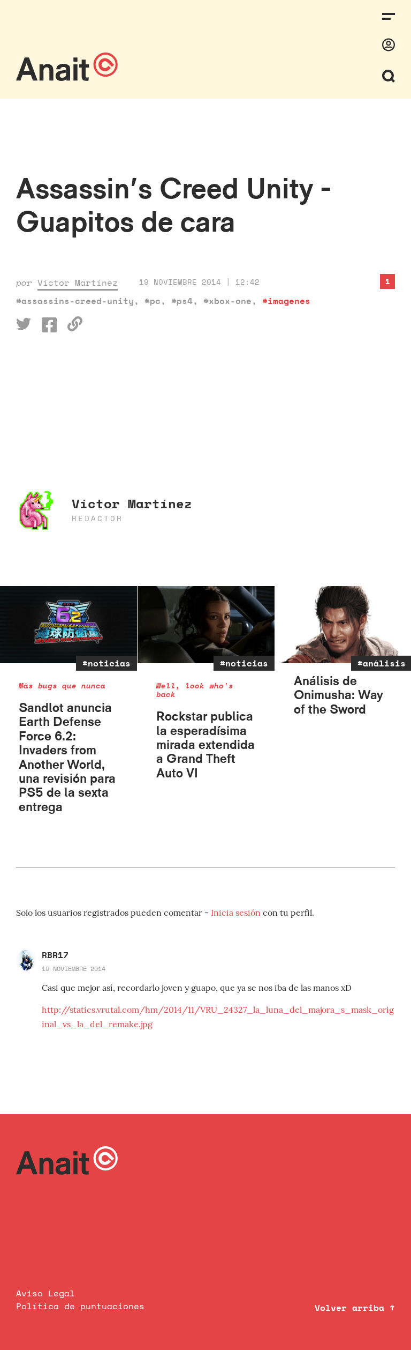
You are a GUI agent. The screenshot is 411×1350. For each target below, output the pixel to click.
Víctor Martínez (77, 282)
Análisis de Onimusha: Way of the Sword (338, 695)
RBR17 (55, 954)
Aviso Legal (45, 1293)
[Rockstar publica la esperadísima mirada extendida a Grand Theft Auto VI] (206, 624)
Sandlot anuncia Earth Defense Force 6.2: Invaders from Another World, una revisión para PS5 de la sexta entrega (67, 757)
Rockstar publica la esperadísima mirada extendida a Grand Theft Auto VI (205, 744)
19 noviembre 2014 (73, 968)
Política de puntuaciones (80, 1306)
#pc (152, 300)
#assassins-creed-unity (75, 300)
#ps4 (182, 300)
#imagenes (286, 300)
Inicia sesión (237, 912)
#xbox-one (227, 300)
